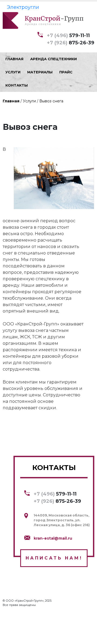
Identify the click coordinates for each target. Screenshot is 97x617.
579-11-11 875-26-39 (70, 39)
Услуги (29, 101)
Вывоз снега (51, 101)
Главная (11, 101)
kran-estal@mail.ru (53, 538)
